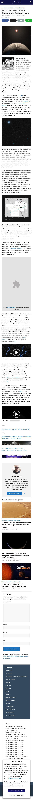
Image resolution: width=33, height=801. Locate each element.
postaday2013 (10, 744)
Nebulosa (20, 740)
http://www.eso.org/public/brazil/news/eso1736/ (16, 429)
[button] (16, 352)
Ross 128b (19, 450)
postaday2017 (6, 450)
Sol (22, 756)
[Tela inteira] (29, 359)
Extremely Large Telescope (15, 378)
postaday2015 (10, 746)
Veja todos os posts (14, 493)
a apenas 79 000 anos (16, 248)
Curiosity (20, 728)
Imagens (23, 8)
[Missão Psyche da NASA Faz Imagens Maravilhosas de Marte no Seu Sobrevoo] (16, 541)
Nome (5, 624)
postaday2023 (19, 752)
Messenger (9, 740)
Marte (11, 738)
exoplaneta (26, 101)
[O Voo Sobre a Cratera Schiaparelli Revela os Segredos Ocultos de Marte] (16, 510)
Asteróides (9, 726)
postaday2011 (10, 742)
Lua (7, 738)
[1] (19, 192)
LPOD (21, 736)
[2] (14, 341)
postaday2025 (19, 754)
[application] (16, 352)
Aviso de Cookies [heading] (17, 761)
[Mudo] (26, 359)
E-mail (5, 632)
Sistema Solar (16, 756)
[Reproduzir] (4, 359)
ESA (25, 728)
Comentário (7, 602)
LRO (25, 736)
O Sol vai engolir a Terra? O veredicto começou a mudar (14, 585)
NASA (14, 740)
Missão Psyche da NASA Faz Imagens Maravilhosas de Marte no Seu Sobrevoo (15, 556)
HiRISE (22, 734)
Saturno (8, 756)
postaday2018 (10, 748)
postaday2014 (19, 744)
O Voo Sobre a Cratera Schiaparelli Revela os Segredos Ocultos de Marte (16, 525)
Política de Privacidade (14, 778)
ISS (18, 736)
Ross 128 (13, 450)
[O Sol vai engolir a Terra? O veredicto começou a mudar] (16, 571)
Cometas (13, 728)
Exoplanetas (8, 448)
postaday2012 (19, 742)
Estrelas (17, 732)
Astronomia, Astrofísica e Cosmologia (11, 8)
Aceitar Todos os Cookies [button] (16, 790)
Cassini (8, 728)
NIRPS (21, 391)
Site (4, 640)
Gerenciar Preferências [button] (16, 795)
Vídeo (25, 450)
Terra (21, 758)
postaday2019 (19, 748)
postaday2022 (10, 752)
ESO (3, 448)
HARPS (21, 95)
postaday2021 (19, 750)
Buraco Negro (17, 726)
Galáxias (16, 734)
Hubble (8, 736)
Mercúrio (16, 738)
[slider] (15, 420)
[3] (7, 382)
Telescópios (15, 758)
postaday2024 (10, 754)
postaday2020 (10, 750)
